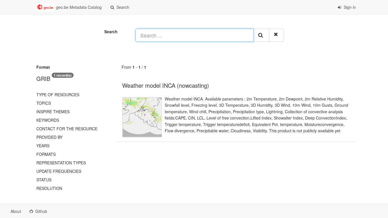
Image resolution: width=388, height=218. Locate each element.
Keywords (47, 120)
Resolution (49, 188)
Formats (46, 154)
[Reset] (276, 35)
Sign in (349, 7)
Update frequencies (58, 171)
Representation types (61, 162)
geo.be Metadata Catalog (78, 7)
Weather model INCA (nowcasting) (165, 85)
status (43, 180)
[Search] (261, 35)
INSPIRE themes (53, 111)
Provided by (49, 137)
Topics (43, 103)
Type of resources (57, 94)
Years (42, 145)
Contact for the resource (66, 128)
